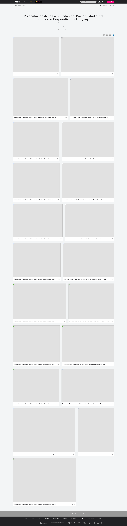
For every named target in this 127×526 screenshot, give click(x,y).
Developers (56, 518)
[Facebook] (94, 523)
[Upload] (99, 2)
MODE (30, 1)
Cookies (65, 518)
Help (82, 518)
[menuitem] (38, 2)
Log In (103, 1)
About (26, 518)
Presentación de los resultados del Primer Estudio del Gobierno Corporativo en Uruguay (34, 74)
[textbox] (90, 2)
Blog (39, 518)
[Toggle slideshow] (104, 35)
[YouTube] (98, 523)
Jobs (33, 518)
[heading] (16, 2)
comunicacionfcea (64, 22)
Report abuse (90, 518)
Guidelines (73, 518)
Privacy (31, 523)
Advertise (47, 518)
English (99, 518)
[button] (103, 6)
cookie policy (24, 515)
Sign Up (111, 1)
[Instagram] (101, 523)
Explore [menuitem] (24, 1)
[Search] (82, 2)
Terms (36, 523)
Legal (26, 523)
